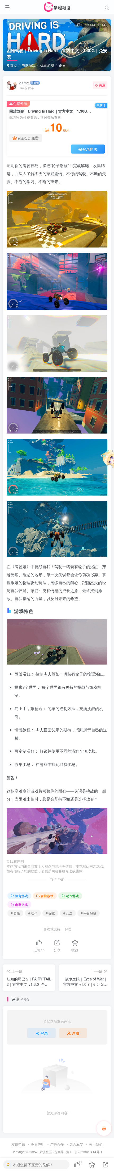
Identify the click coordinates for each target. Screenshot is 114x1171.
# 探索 (50, 913)
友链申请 (18, 1144)
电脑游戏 (29, 65)
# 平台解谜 (88, 913)
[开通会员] (104, 1128)
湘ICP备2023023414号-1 (84, 1152)
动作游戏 (72, 895)
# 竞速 (67, 913)
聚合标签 (76, 1144)
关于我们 (96, 1144)
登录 (44, 1033)
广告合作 (57, 1144)
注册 (75, 1033)
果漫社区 (45, 1152)
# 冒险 (15, 913)
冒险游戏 (47, 895)
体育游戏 (47, 65)
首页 (13, 65)
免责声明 (38, 1144)
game (24, 82)
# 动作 (32, 913)
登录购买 (89, 149)
